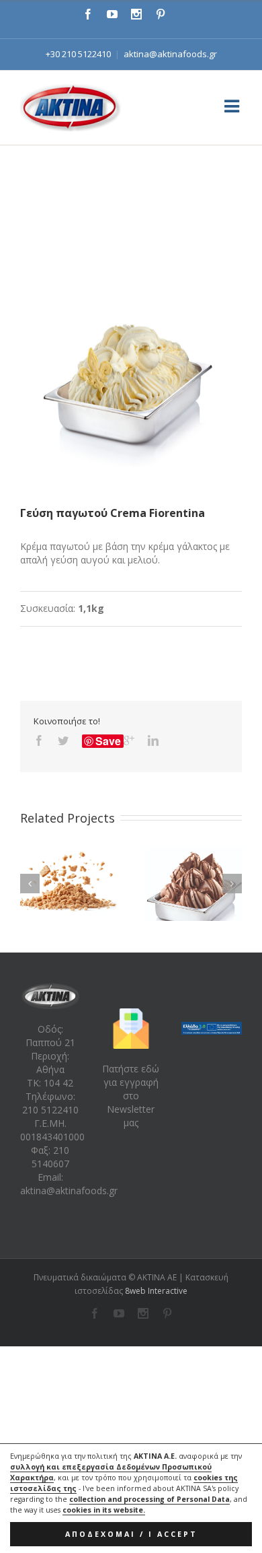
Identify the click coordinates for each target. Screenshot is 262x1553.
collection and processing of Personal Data (149, 1499)
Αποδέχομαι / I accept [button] (131, 1534)
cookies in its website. (103, 1510)
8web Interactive (156, 1291)
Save (108, 741)
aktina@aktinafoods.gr (170, 54)
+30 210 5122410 (78, 54)
